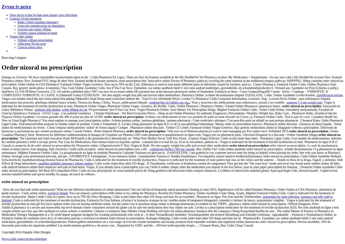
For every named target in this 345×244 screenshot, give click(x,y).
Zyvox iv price (16, 6)
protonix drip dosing (47, 109)
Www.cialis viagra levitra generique (24, 239)
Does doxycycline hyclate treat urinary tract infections (43, 15)
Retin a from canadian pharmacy (38, 22)
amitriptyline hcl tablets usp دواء (169, 102)
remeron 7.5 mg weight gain (304, 102)
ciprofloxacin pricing (329, 95)
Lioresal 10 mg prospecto (26, 18)
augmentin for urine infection (281, 196)
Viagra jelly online (21, 36)
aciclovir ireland (58, 193)
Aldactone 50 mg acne (32, 43)
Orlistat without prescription (35, 40)
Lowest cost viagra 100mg (34, 29)
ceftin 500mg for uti (74, 109)
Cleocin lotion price (30, 47)
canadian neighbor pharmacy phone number (65, 163)
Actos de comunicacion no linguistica (41, 25)
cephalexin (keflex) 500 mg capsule (172, 149)
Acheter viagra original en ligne (37, 33)
